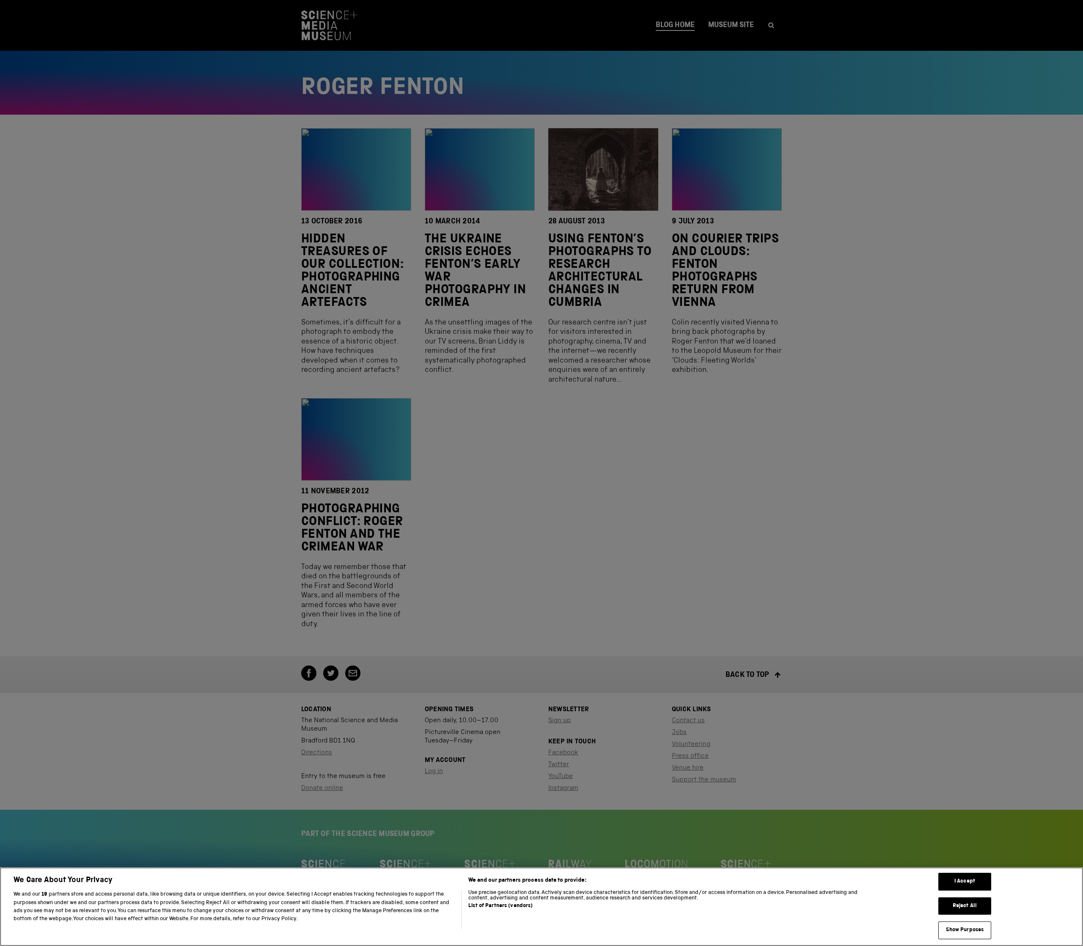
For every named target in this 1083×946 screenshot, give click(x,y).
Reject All (965, 906)
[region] (541, 906)
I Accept (964, 881)
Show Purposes (965, 930)
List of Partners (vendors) (500, 906)
